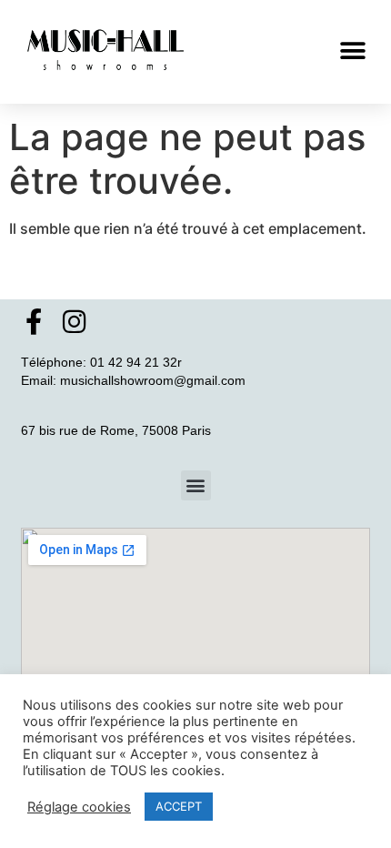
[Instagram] (74, 321)
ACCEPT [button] (178, 806)
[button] (352, 51)
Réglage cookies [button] (79, 807)
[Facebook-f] (34, 321)
